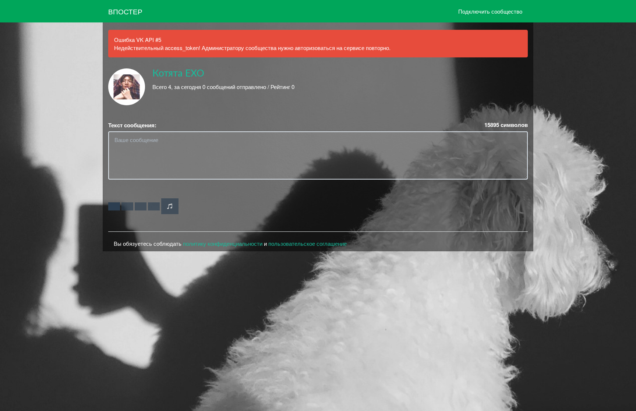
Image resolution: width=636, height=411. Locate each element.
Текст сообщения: (132, 125)
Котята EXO (178, 73)
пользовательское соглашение (307, 243)
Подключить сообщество (490, 11)
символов (506, 125)
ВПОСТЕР (125, 11)
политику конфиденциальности (222, 243)
